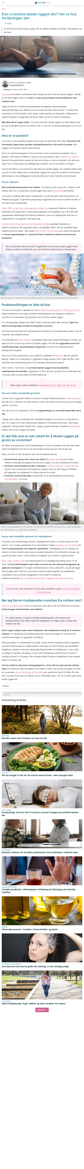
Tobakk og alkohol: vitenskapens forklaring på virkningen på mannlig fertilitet (38, 891)
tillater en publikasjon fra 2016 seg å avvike (59, 310)
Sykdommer (6, 850)
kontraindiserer (11, 479)
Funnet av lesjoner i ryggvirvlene (61, 466)
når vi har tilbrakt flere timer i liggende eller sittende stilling (46, 578)
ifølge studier (75, 426)
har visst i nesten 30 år (14, 561)
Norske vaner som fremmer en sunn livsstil (24, 738)
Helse (4, 9)
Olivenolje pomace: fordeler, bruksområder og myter (30, 929)
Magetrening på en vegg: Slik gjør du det (57, 385)
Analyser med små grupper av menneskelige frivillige (25, 224)
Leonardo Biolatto (17, 85)
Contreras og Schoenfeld (66, 545)
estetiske (69, 157)
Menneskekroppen (9, 887)
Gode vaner (6, 810)
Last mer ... (42, 1010)
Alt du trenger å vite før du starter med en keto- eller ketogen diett (37, 775)
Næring (5, 927)
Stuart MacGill (24, 340)
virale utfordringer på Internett (28, 672)
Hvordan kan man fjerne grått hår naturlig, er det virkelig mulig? (35, 966)
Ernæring (6, 736)
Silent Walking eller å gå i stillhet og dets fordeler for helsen (33, 1003)
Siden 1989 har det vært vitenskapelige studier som (25, 208)
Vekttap (5, 773)
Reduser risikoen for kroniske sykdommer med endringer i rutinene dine (40, 852)
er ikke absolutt (73, 398)
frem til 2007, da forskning (47, 231)
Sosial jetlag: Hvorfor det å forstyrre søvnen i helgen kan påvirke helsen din (40, 814)
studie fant (54, 459)
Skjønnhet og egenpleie (11, 964)
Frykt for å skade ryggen (13, 606)
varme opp (58, 191)
